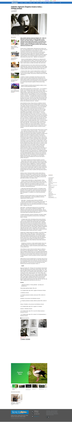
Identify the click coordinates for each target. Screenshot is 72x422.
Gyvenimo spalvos (13, 66)
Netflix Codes (50, 180)
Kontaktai (24, 416)
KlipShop (49, 184)
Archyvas (43, 0)
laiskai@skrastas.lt (36, 416)
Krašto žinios (44, 2)
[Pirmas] (14, 2)
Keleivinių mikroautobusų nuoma (52, 185)
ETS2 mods (50, 189)
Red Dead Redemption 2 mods (52, 197)
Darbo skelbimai (50, 178)
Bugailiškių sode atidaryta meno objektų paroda (14, 80)
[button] (22, 339)
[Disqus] (33, 351)
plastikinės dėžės (50, 193)
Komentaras (15, 415)
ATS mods (49, 190)
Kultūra (34, 2)
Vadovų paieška (50, 179)
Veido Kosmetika (50, 183)
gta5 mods (49, 188)
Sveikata (41, 2)
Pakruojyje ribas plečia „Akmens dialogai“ (14, 58)
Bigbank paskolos (50, 195)
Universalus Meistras (51, 177)
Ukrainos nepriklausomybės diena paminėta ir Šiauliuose (15, 91)
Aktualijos (21, 2)
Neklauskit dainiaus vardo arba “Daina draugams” (14, 69)
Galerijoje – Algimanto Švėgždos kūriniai (15, 403)
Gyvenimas (49, 2)
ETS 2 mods (50, 192)
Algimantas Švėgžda (23, 337)
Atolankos (53, 2)
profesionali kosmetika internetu (52, 182)
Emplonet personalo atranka (52, 194)
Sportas (37, 2)
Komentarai (25, 2)
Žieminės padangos (51, 187)
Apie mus (34, 0)
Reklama (37, 0)
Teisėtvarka (30, 2)
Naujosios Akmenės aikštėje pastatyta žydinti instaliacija (14, 47)
